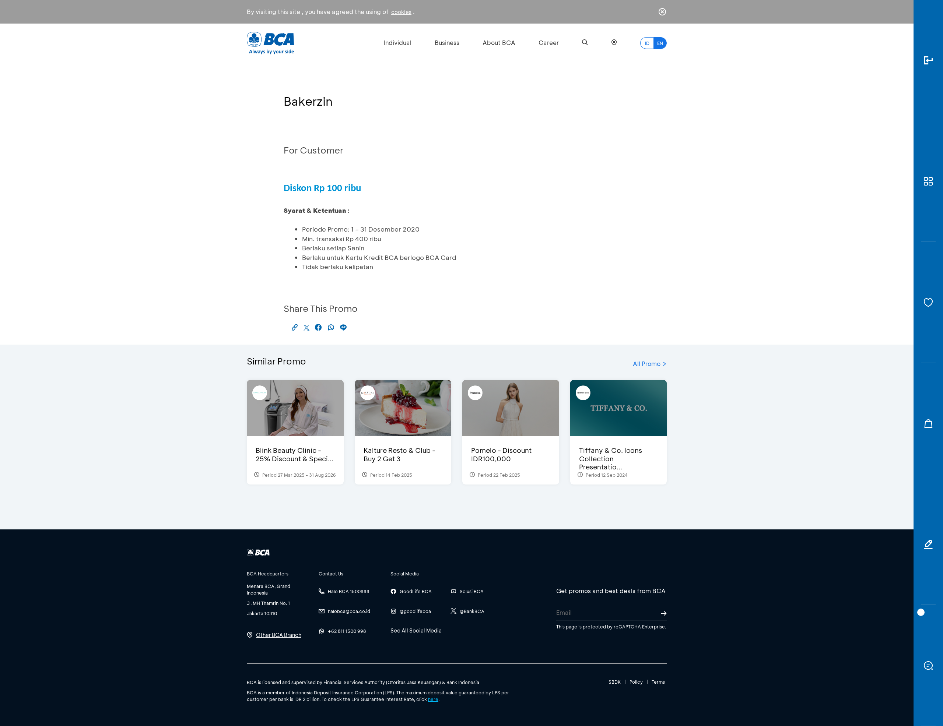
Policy (636, 682)
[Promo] (928, 423)
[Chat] (928, 665)
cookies (401, 11)
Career (549, 42)
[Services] (928, 302)
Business (447, 42)
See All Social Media (416, 630)
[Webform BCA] (928, 544)
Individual (397, 42)
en (660, 43)
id (647, 43)
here (433, 699)
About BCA (499, 42)
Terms (658, 682)
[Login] (928, 60)
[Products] (928, 181)
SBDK (615, 682)
